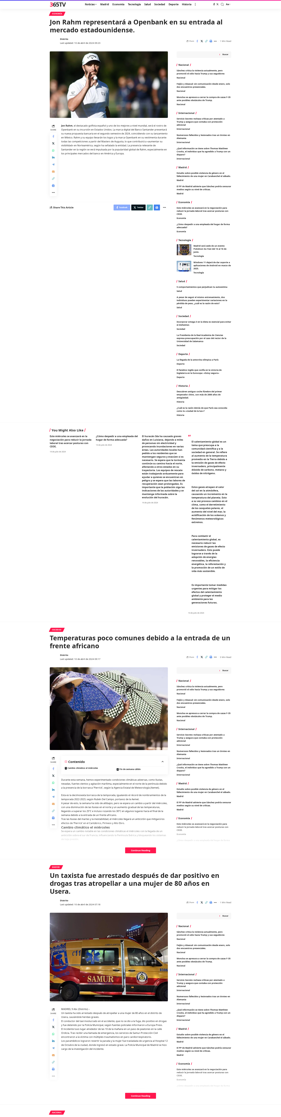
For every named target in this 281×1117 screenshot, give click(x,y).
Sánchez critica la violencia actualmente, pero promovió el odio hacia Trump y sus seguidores (201, 688)
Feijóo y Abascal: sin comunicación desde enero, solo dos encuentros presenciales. (203, 947)
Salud (179, 291)
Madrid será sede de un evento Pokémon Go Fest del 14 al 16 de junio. (209, 248)
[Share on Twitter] (202, 41)
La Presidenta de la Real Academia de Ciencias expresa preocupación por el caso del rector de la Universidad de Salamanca (201, 338)
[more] (195, 4)
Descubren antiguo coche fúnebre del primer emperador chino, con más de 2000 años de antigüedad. (199, 394)
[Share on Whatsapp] (53, 150)
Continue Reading (140, 850)
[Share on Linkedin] (53, 157)
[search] (222, 4)
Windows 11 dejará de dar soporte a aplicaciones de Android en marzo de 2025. (212, 265)
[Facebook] (214, 4)
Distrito (64, 38)
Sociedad (181, 329)
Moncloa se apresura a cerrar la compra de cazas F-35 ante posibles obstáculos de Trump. (204, 960)
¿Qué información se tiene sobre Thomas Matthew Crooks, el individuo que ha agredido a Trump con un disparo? (203, 151)
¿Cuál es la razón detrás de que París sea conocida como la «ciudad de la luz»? (202, 409)
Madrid (180, 180)
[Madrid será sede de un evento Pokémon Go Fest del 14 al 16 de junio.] (184, 249)
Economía (57, 14)
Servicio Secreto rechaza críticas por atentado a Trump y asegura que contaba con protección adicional (201, 121)
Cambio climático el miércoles (83, 768)
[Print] (211, 41)
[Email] (53, 171)
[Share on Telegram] (53, 164)
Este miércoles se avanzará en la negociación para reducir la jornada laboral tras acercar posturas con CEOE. (202, 210)
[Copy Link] (206, 41)
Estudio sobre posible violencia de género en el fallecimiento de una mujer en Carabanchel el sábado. (204, 174)
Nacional (181, 77)
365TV (58, 4)
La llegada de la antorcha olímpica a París (198, 359)
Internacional (183, 129)
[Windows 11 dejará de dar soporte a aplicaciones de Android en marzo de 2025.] (184, 266)
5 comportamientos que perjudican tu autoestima (202, 287)
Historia (180, 401)
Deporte (181, 364)
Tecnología (198, 256)
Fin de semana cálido (130, 769)
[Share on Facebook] (197, 41)
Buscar (225, 54)
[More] (215, 41)
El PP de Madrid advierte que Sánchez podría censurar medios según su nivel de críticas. (204, 188)
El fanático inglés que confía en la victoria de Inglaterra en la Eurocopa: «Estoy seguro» (199, 371)
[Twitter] (217, 4)
